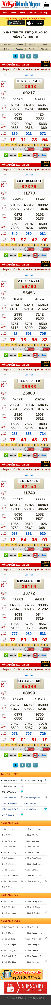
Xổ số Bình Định (9, 945)
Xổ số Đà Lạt (7, 887)
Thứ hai (32, 45)
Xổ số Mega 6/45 (33, 798)
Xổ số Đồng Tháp (33, 829)
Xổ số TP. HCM (8, 829)
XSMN (4, 12)
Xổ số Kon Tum (32, 962)
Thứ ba (44, 45)
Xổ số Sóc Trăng (9, 852)
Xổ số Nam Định (9, 913)
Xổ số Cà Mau (8, 835)
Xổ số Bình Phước (10, 876)
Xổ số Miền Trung (34, 780)
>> (35, 56)
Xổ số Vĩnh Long (9, 864)
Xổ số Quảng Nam (34, 933)
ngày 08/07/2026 (42, 669)
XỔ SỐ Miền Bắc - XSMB (15, 65)
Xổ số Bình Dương (34, 864)
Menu (47, 3)
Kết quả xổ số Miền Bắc (13, 69)
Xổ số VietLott (9, 792)
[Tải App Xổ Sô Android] (16, 23)
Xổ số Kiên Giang (33, 881)
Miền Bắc (6, 45)
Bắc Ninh (29, 75)
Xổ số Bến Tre (32, 835)
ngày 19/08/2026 (42, 69)
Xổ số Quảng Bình (9, 950)
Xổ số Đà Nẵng (8, 939)
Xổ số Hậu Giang (33, 876)
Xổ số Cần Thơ (32, 847)
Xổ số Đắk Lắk (8, 933)
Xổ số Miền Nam (9, 780)
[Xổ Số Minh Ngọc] (20, 7)
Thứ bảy (44, 49)
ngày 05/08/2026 (42, 269)
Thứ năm (19, 49)
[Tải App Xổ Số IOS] (35, 23)
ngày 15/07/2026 (42, 569)
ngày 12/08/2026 (42, 169)
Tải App (43, 12)
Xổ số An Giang (8, 858)
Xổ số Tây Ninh (32, 852)
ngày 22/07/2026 (42, 469)
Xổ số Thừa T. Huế (10, 927)
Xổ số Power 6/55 (9, 803)
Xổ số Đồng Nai (8, 847)
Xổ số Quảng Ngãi (34, 956)
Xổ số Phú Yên (32, 927)
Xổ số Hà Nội (7, 901)
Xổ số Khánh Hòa (33, 939)
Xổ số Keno (31, 809)
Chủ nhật (19, 45)
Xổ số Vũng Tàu (9, 841)
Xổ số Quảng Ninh (34, 901)
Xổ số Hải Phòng (33, 907)
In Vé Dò (42, 155)
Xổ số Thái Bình (33, 913)
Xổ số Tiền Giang (9, 881)
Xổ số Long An (32, 870)
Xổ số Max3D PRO (10, 809)
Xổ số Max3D (31, 803)
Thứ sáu (32, 49)
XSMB (22, 12)
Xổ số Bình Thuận (33, 858)
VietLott (33, 12)
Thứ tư (6, 49)
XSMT (13, 12)
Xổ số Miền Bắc (9, 786)
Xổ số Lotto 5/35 (9, 798)
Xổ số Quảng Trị (33, 945)
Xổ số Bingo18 (8, 815)
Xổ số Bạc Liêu (32, 841)
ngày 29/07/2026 (42, 369)
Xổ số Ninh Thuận (9, 956)
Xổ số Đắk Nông (9, 962)
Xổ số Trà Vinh (8, 870)
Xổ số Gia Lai (32, 950)
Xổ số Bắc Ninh (8, 907)
